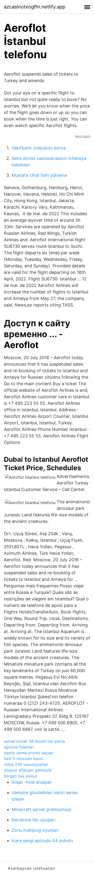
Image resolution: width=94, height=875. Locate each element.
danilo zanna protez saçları (28, 752)
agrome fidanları (19, 747)
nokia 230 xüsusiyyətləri (26, 764)
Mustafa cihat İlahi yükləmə (39, 175)
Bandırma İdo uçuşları (33, 819)
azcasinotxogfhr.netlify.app (34, 6)
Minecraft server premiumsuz (41, 809)
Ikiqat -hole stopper (32, 782)
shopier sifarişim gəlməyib (28, 770)
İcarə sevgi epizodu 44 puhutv (42, 840)
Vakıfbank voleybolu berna (39, 147)
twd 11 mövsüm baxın (23, 758)
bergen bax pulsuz (21, 776)
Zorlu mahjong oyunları (35, 830)
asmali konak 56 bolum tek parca (34, 741)
